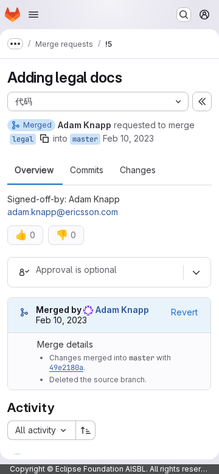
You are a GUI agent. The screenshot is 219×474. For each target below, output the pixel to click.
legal (22, 139)
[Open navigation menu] (33, 14)
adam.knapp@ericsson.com (62, 212)
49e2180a (66, 368)
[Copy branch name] (44, 138)
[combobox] (41, 430)
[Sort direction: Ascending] (86, 430)
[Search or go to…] (183, 14)
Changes (138, 170)
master (85, 139)
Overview (34, 170)
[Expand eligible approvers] (196, 272)
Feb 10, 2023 (128, 138)
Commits (86, 170)
